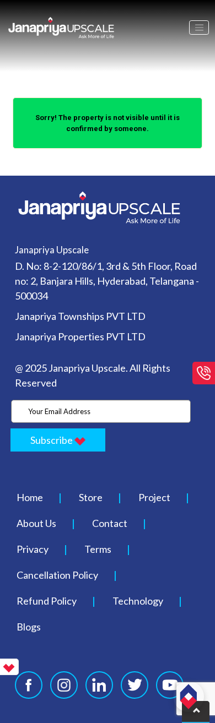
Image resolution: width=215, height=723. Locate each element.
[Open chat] (188, 696)
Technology (137, 601)
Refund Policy (47, 601)
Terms (97, 549)
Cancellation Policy (57, 575)
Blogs (29, 627)
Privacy (33, 549)
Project (154, 497)
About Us (36, 523)
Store (91, 497)
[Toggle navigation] (199, 27)
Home (30, 497)
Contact (109, 523)
